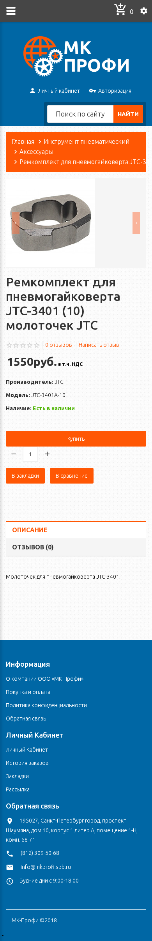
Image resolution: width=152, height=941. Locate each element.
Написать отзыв (99, 345)
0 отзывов (58, 345)
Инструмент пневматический (86, 141)
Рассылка (18, 789)
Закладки (17, 776)
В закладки (25, 476)
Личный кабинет (59, 91)
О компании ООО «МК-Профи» (44, 679)
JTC (59, 382)
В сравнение (72, 476)
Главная (23, 141)
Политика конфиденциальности (46, 705)
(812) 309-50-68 (40, 853)
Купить (76, 439)
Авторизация (114, 91)
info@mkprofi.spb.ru (46, 867)
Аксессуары (36, 151)
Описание (30, 529)
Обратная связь (26, 718)
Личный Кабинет (27, 750)
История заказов (27, 763)
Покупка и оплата (28, 692)
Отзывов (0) (33, 547)
